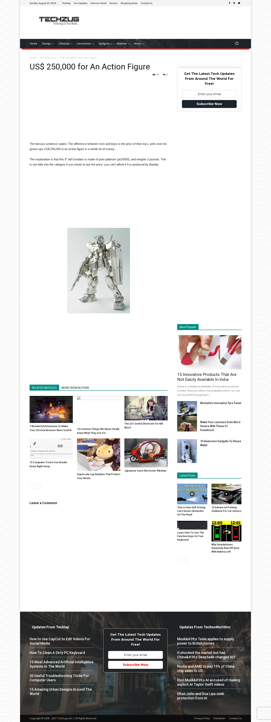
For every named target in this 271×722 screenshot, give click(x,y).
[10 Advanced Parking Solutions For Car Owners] (226, 494)
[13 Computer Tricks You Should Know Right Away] (51, 448)
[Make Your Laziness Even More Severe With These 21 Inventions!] (187, 425)
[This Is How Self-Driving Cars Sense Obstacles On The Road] (192, 494)
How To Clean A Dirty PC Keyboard (57, 653)
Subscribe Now (209, 104)
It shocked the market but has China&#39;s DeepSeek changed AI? (206, 655)
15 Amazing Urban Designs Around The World (61, 691)
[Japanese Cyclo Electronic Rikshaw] (146, 452)
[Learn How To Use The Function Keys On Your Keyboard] (192, 525)
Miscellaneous (48, 57)
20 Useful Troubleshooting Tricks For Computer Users (59, 678)
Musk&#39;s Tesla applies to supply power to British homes (205, 641)
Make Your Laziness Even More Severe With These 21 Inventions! (220, 426)
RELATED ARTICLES (44, 387)
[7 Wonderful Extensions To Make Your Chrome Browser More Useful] (51, 409)
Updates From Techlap (50, 627)
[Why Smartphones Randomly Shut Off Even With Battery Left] (226, 531)
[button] (236, 43)
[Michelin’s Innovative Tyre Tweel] (187, 411)
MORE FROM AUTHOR (75, 387)
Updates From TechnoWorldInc (205, 627)
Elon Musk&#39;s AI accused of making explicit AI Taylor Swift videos (208, 682)
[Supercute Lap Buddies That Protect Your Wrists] (98, 454)
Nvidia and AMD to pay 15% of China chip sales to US (205, 668)
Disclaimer (219, 718)
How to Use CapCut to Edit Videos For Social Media (60, 641)
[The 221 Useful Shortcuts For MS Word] (146, 408)
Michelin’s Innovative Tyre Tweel (220, 403)
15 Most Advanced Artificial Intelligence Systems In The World (61, 664)
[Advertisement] (169, 19)
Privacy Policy (202, 718)
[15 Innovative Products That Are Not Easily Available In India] (209, 352)
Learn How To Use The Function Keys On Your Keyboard (190, 536)
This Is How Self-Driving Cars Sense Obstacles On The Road (191, 511)
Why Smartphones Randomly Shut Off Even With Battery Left (225, 548)
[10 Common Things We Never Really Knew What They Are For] (98, 411)
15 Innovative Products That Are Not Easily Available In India (206, 377)
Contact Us (235, 718)
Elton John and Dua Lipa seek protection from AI (200, 696)
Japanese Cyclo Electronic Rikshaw (145, 470)
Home (33, 57)
